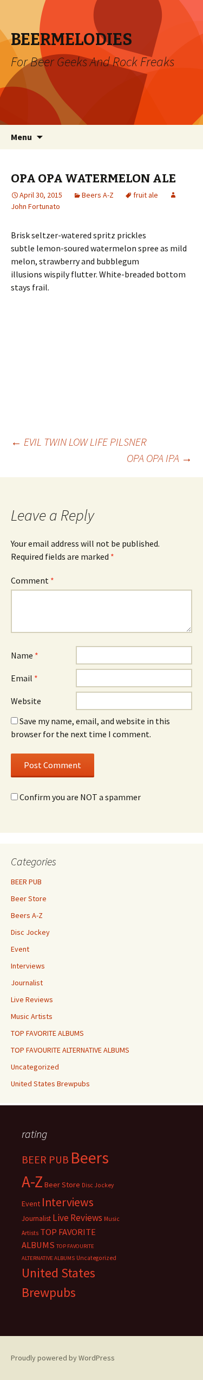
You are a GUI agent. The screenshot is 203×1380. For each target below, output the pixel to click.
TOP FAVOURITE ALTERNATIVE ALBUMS (70, 1050)
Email (24, 678)
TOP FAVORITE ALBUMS (47, 1033)
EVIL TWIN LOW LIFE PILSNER (79, 441)
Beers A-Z (98, 195)
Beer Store (29, 898)
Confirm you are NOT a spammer (79, 797)
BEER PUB (26, 882)
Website (26, 700)
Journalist (27, 982)
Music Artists (32, 1016)
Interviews (28, 966)
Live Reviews (32, 999)
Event (20, 949)
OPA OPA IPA (159, 458)
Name (24, 655)
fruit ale (145, 195)
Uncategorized (35, 1067)
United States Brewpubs (50, 1083)
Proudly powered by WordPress (63, 1358)
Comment (32, 580)
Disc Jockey (30, 932)
